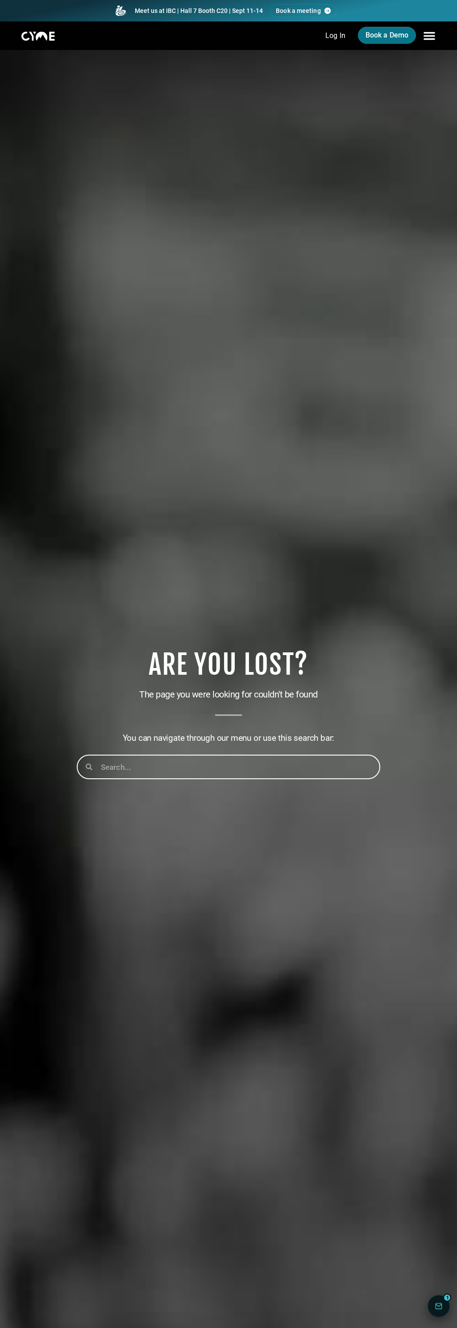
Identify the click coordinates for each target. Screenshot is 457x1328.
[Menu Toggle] (429, 35)
